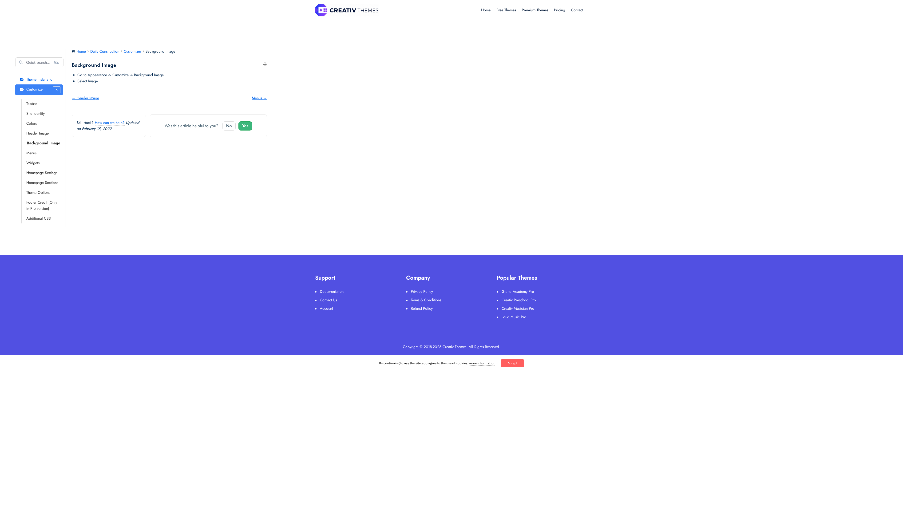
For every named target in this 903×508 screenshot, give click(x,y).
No (229, 126)
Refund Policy (422, 308)
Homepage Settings (41, 172)
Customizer (35, 89)
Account (326, 308)
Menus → (259, 98)
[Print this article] (265, 65)
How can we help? (110, 122)
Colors (31, 123)
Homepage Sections (42, 182)
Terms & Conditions (426, 300)
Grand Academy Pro (518, 291)
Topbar (31, 103)
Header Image (37, 133)
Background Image (43, 143)
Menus (31, 153)
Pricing (559, 10)
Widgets (33, 163)
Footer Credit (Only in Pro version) (41, 205)
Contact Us (328, 300)
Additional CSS (38, 218)
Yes (245, 126)
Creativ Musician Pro (518, 308)
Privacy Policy (422, 291)
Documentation (332, 291)
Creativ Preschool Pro (519, 300)
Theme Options (38, 192)
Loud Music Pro (514, 317)
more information (482, 363)
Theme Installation (40, 79)
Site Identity (35, 113)
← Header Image (85, 98)
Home (486, 10)
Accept (512, 363)
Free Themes (506, 10)
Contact (577, 10)
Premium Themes (535, 10)
